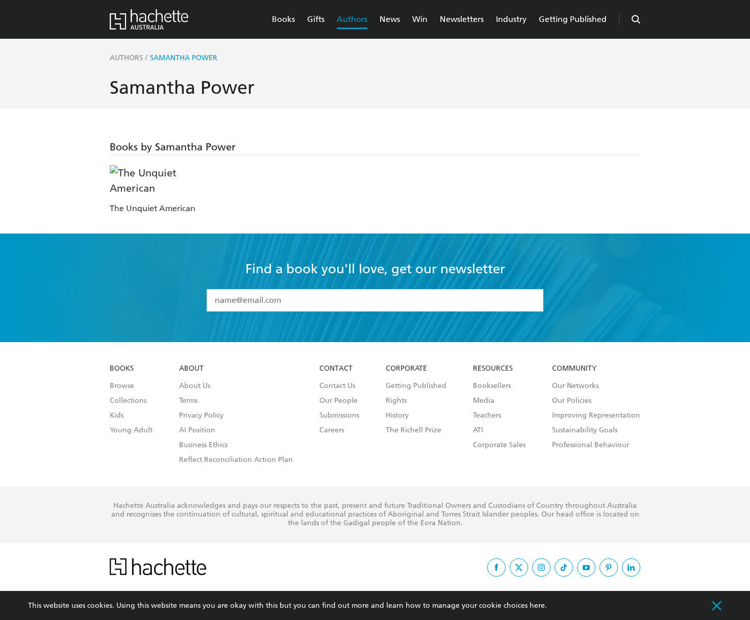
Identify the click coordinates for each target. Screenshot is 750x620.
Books (283, 19)
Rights (396, 400)
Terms (188, 400)
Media (483, 400)
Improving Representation (596, 415)
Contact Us (337, 386)
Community (574, 368)
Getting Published (573, 19)
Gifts (315, 19)
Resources (493, 368)
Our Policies (571, 400)
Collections (128, 400)
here (537, 605)
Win (420, 19)
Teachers (487, 415)
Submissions (339, 415)
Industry (511, 19)
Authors (352, 19)
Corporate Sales (499, 445)
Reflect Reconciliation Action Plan (236, 459)
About (191, 368)
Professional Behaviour (590, 445)
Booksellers (492, 386)
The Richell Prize (413, 430)
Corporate (406, 368)
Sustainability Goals (584, 430)
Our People (338, 400)
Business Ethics (203, 445)
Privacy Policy (201, 415)
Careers (331, 430)
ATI (478, 430)
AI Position (197, 430)
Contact (336, 368)
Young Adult (131, 430)
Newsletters (462, 19)
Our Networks (575, 386)
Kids (116, 415)
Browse (122, 386)
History (397, 415)
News (390, 19)
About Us (194, 386)
